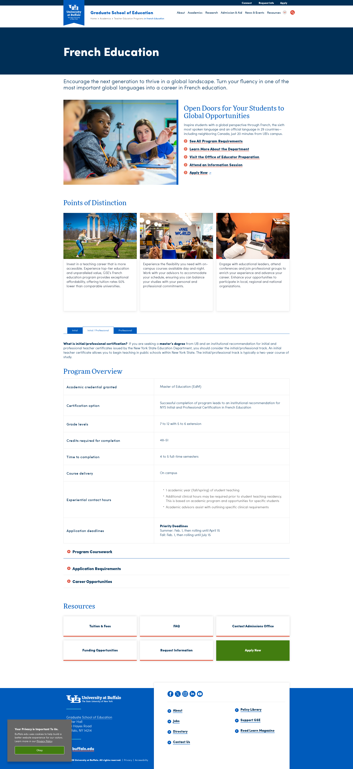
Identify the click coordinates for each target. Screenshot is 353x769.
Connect (247, 3)
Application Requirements (96, 568)
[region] (39, 740)
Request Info (266, 3)
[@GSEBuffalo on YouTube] (199, 693)
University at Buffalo (86, 760)
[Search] (292, 13)
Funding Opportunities (100, 650)
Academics (105, 19)
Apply (283, 3)
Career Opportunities (92, 581)
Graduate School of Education (121, 12)
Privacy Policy (44, 741)
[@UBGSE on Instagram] (185, 693)
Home (93, 19)
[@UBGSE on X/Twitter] (177, 693)
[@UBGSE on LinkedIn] (192, 693)
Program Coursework (92, 551)
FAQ (176, 626)
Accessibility (141, 760)
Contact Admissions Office (253, 626)
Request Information (176, 650)
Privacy (128, 760)
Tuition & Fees (100, 626)
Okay (40, 750)
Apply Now (253, 650)
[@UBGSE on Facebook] (170, 693)
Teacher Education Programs (128, 19)
